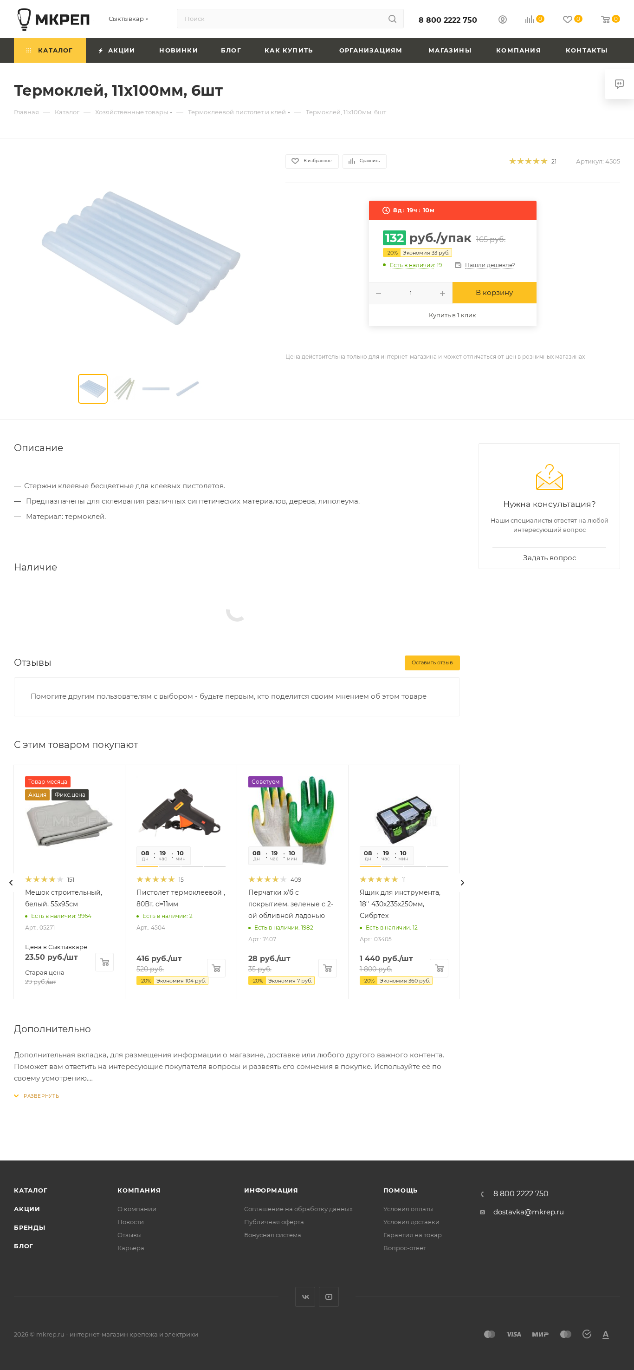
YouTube (329, 1297)
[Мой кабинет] (502, 20)
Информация (271, 1190)
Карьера (130, 1248)
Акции (27, 1209)
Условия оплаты (408, 1209)
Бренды (29, 1227)
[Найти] (392, 18)
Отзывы (129, 1235)
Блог (23, 1246)
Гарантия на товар (412, 1235)
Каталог (31, 1190)
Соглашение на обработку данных (298, 1209)
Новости (130, 1222)
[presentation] (11, 882)
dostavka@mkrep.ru (528, 1211)
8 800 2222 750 (448, 20)
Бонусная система (272, 1235)
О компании (136, 1209)
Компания (139, 1190)
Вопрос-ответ (404, 1248)
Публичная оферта (274, 1222)
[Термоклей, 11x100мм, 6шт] (141, 258)
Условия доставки (411, 1222)
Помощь (400, 1190)
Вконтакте (305, 1297)
